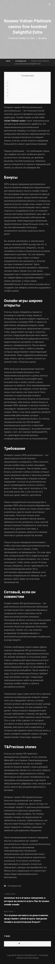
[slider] (47, 943)
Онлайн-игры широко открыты (25, 86)
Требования (15, 89)
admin (44, 38)
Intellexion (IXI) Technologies (28, 958)
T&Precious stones (18, 96)
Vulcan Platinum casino (14, 120)
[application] (27, 944)
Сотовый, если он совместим (24, 92)
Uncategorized (20, 61)
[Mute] (40, 944)
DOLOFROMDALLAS (29, 955)
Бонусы (13, 82)
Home (8, 61)
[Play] (6, 944)
